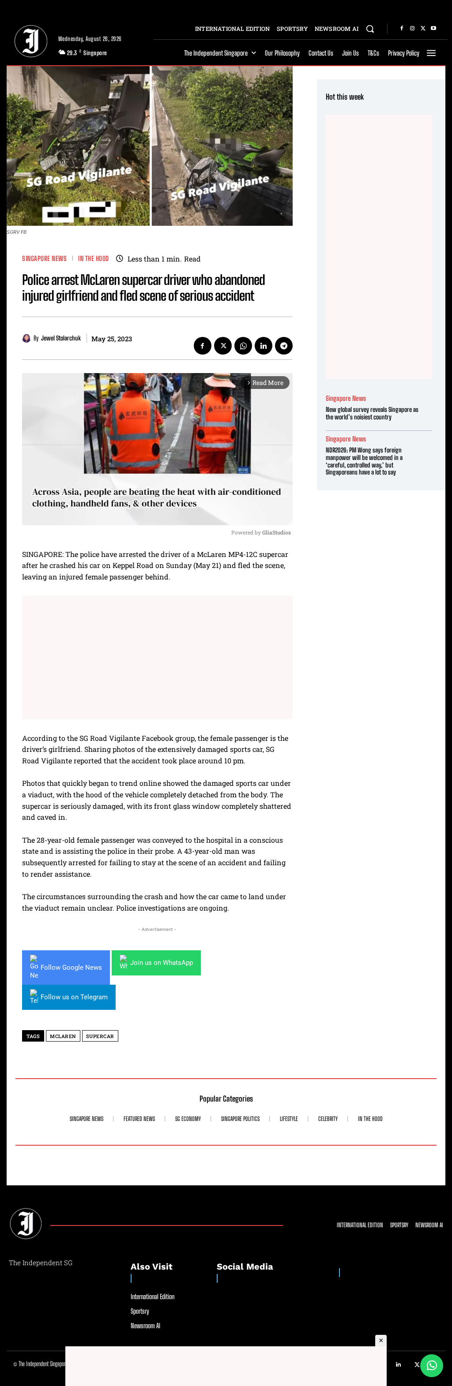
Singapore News (44, 258)
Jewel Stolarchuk (61, 338)
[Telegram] (284, 346)
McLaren (63, 1036)
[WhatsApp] (243, 346)
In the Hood (93, 258)
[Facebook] (401, 28)
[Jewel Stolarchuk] (28, 338)
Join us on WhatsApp (161, 963)
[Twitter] (423, 28)
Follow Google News (71, 967)
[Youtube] (433, 28)
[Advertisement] (157, 657)
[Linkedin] (263, 346)
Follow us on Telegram (74, 997)
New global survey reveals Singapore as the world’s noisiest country (372, 413)
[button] (369, 28)
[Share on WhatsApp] (431, 1365)
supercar (100, 1036)
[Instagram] (412, 28)
